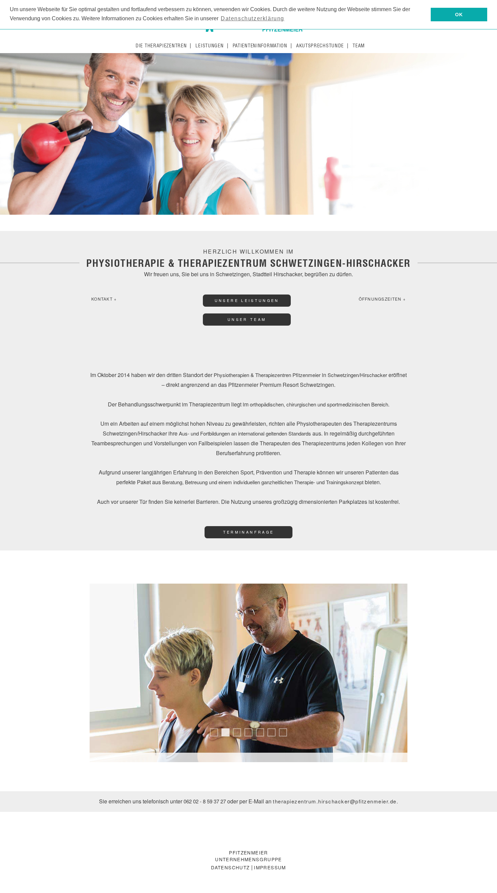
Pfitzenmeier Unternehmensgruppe (248, 856)
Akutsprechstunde (320, 46)
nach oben (480, 880)
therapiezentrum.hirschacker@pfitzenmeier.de (335, 801)
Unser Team (247, 319)
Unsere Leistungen (247, 300)
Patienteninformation (260, 46)
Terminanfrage (248, 532)
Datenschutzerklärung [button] (252, 18)
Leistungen (209, 46)
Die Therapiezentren (161, 46)
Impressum (270, 867)
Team (359, 46)
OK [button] (459, 14)
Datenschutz (230, 867)
